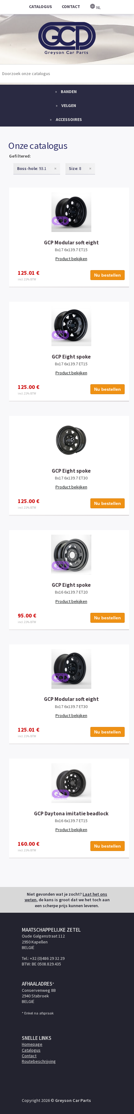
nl (98, 7)
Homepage (32, 1044)
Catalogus (31, 1050)
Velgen (68, 105)
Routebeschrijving (39, 1061)
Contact (29, 1055)
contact (71, 6)
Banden (69, 91)
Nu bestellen (107, 275)
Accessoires (69, 119)
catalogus (40, 6)
